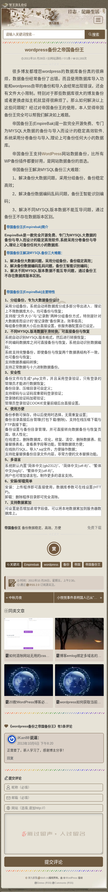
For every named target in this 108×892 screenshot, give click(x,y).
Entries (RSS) (44, 883)
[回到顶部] (101, 876)
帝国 (77, 564)
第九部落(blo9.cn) (38, 878)
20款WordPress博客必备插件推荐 (35, 702)
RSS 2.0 (34, 584)
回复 (10, 758)
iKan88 (23, 738)
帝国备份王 (92, 564)
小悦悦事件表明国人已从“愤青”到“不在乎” (77, 597)
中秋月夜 (15, 597)
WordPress (52, 154)
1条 (68, 58)
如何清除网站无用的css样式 (31, 656)
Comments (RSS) (64, 883)
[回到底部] (101, 885)
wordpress (51, 564)
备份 (66, 564)
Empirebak (31, 564)
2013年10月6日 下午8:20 (35, 743)
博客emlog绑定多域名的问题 (82, 656)
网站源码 (55, 58)
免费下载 (94, 528)
